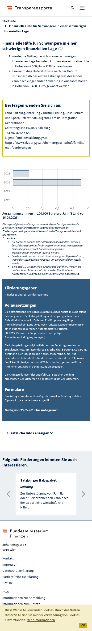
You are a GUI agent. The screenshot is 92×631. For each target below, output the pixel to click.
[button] (9, 494)
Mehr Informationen (41, 620)
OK (83, 625)
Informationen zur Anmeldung (23, 598)
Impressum (10, 564)
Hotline (7, 583)
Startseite (9, 21)
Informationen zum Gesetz (21, 604)
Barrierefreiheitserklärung (20, 577)
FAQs (5, 591)
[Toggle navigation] (82, 8)
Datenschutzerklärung (18, 570)
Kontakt (8, 558)
